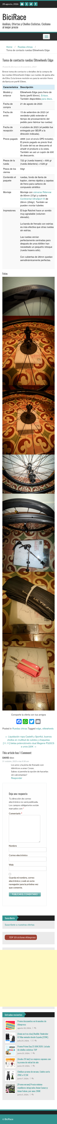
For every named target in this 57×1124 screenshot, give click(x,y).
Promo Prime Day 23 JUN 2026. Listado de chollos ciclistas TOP (33, 1048)
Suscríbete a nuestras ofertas (19, 924)
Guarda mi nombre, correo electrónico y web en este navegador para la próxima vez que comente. (23, 882)
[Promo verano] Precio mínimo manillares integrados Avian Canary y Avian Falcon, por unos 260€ (32, 1088)
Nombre (13, 845)
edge (38, 728)
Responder (16, 778)
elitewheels (48, 728)
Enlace (44, 95)
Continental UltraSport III (32, 198)
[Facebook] (36, 4)
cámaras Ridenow (42, 192)
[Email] (22, 4)
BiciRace (14, 16)
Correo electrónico (18, 855)
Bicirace (14, 67)
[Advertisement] (28, 978)
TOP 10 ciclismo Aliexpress (22, 937)
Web (11, 864)
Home (9, 46)
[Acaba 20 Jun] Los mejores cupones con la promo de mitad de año (34, 1060)
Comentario (15, 813)
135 (32, 1040)
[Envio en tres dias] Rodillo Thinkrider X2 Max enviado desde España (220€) (32, 1035)
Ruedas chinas (25, 46)
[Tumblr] (26, 4)
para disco (46, 98)
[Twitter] (31, 4)
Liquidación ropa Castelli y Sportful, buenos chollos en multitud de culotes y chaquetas (28, 738)
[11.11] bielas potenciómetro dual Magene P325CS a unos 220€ (28, 745)
